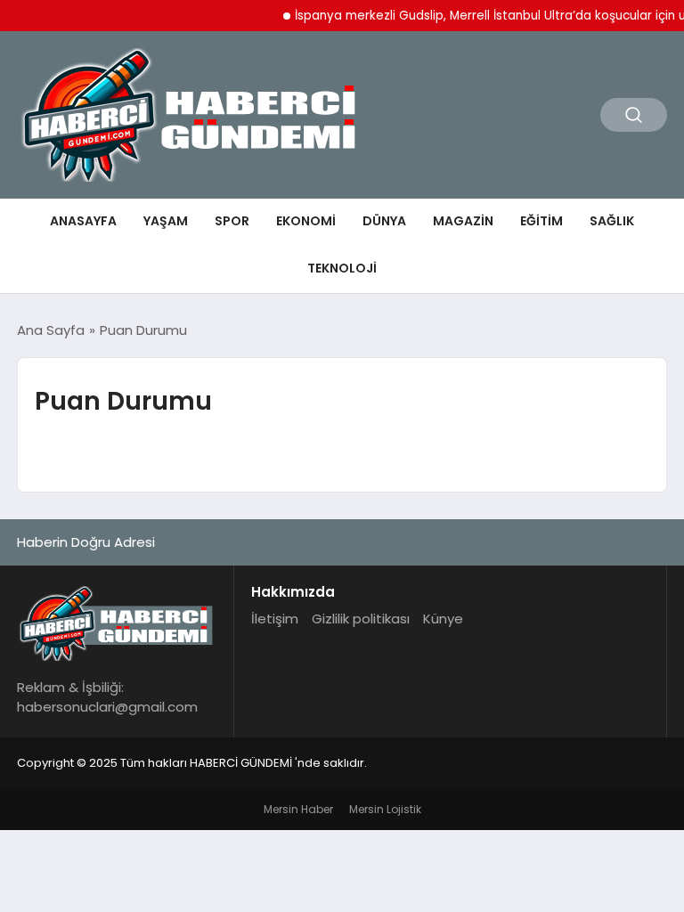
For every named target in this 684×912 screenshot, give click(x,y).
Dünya (384, 221)
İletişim (274, 618)
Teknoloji (342, 268)
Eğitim (541, 221)
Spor (232, 221)
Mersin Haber (298, 809)
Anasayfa (83, 221)
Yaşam (165, 221)
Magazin (463, 221)
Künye (443, 618)
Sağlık (612, 221)
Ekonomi (306, 221)
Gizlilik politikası (361, 618)
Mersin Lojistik (385, 809)
